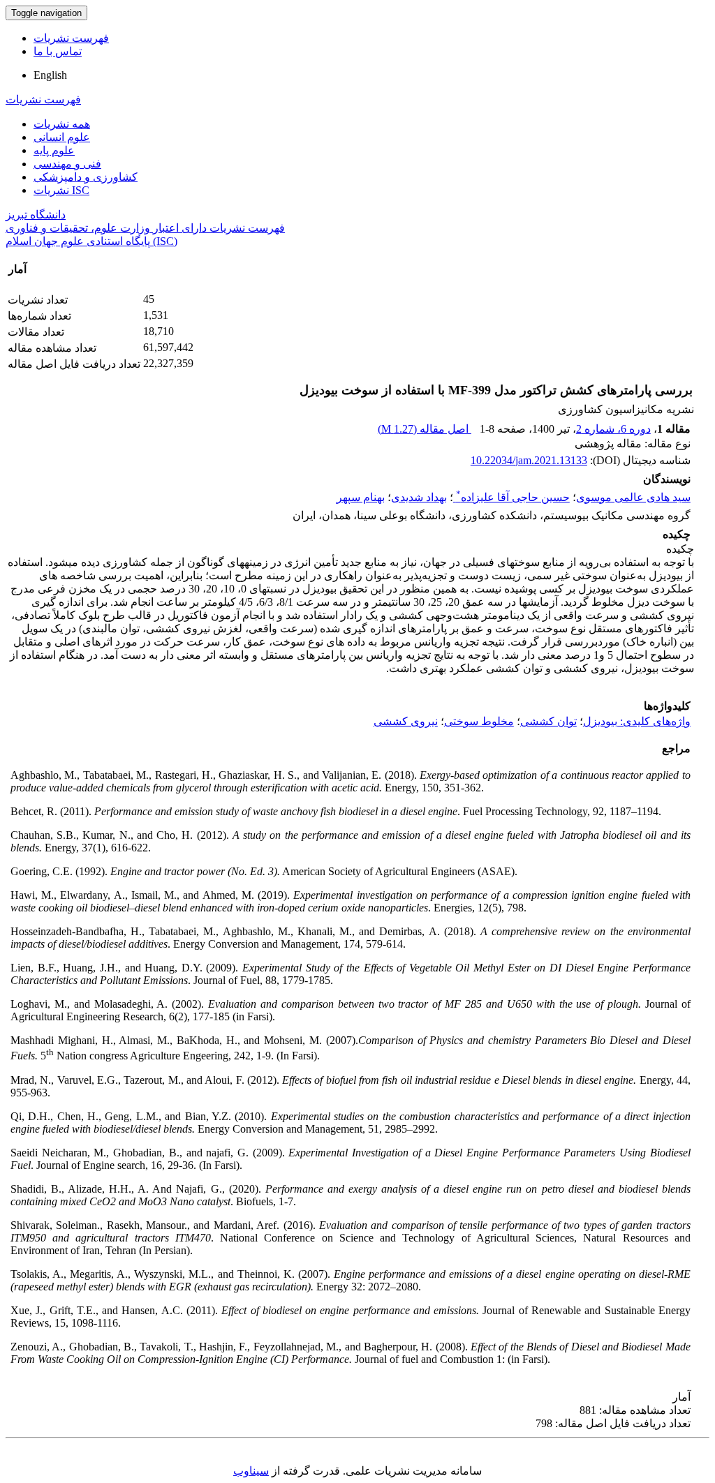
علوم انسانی (62, 137)
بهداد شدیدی (419, 497)
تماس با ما (58, 51)
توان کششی (548, 721)
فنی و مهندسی (67, 164)
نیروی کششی (406, 721)
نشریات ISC (61, 190)
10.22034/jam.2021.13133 (529, 460)
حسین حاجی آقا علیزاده (513, 497)
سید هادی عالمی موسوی (633, 497)
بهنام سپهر (361, 497)
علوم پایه (54, 150)
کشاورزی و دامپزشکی (86, 177)
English (50, 75)
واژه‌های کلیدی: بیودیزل (637, 721)
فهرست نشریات (71, 38)
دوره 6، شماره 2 (613, 429)
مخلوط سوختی (479, 721)
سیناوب (251, 1471)
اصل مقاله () (424, 429)
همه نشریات (62, 124)
